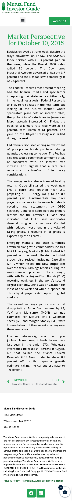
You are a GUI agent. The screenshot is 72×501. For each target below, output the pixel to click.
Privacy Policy (11, 480)
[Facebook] (31, 493)
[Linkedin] (41, 493)
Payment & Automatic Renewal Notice (42, 480)
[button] (23, 20)
